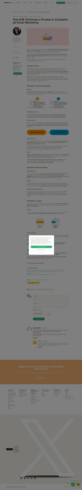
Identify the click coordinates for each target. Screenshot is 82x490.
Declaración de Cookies (43, 243)
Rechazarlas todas (41, 252)
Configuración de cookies (41, 249)
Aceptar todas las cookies (41, 246)
